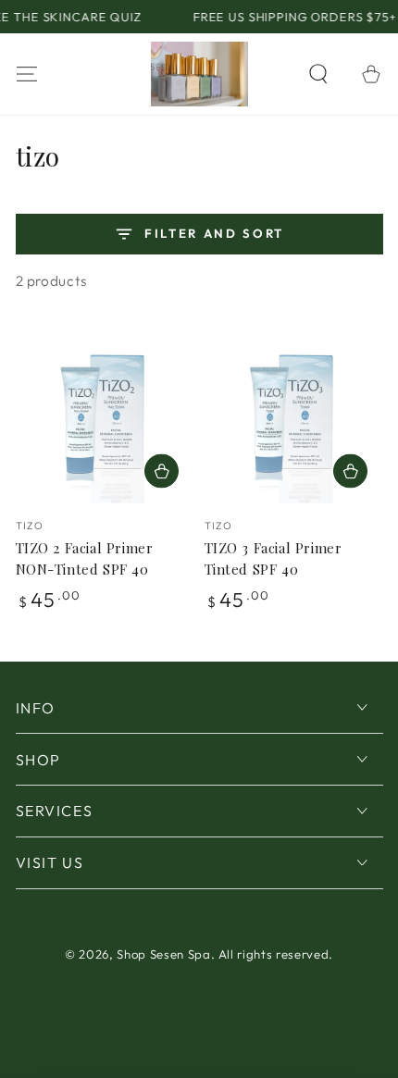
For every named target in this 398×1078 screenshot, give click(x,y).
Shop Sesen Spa (163, 954)
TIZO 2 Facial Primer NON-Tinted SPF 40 (85, 558)
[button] (318, 73)
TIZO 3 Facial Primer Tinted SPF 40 (273, 558)
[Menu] (26, 73)
